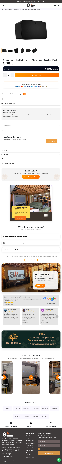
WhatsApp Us (31, 260)
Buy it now (31, 80)
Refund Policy (30, 450)
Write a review (51, 141)
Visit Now (40, 286)
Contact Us (29, 445)
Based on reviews (8, 304)
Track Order (29, 441)
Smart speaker (8, 9)
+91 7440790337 (8, 456)
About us (28, 436)
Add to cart (36, 75)
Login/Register (30, 443)
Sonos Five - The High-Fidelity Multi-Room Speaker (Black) (27, 9)
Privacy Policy (30, 448)
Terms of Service (29, 454)
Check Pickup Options (31, 177)
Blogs (27, 438)
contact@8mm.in (8, 454)
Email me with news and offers (47, 449)
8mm (12, 461)
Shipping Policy (30, 457)
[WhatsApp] (59, 460)
